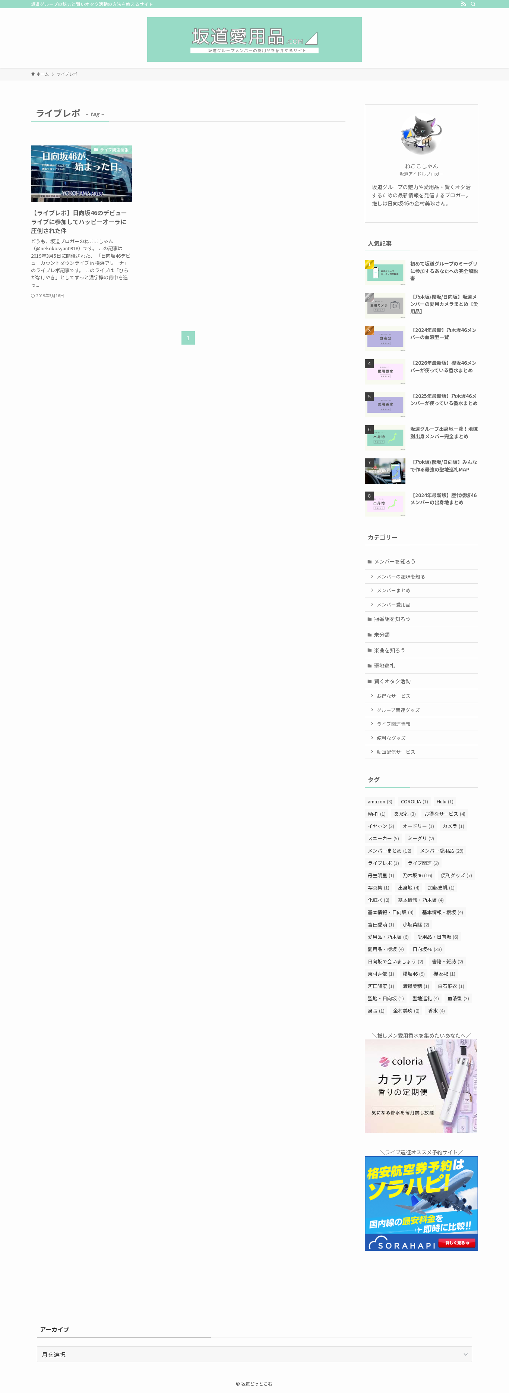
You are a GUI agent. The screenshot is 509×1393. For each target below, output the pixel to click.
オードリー (418, 825)
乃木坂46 (417, 875)
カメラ (453, 825)
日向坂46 (427, 949)
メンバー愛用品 (394, 604)
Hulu (445, 801)
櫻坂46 (414, 973)
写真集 (378, 887)
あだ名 (405, 813)
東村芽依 (381, 973)
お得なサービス (394, 695)
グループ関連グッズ (398, 709)
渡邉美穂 (416, 985)
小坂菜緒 (416, 924)
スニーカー (383, 838)
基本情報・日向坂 (391, 912)
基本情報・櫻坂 (442, 912)
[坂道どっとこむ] (254, 39)
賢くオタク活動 (392, 681)
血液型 (458, 998)
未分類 (382, 634)
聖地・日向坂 (386, 998)
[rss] (463, 4)
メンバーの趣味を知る (401, 576)
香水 (436, 1010)
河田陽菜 (381, 985)
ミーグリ (421, 838)
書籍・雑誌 (447, 961)
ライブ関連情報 (394, 723)
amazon (380, 801)
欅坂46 (444, 973)
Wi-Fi (377, 813)
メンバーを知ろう (395, 561)
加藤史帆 (441, 887)
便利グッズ (456, 875)
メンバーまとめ (394, 590)
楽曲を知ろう (389, 650)
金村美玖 (406, 1010)
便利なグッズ (391, 737)
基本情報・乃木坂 (421, 899)
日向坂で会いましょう (395, 961)
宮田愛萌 (381, 924)
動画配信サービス (396, 751)
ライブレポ (383, 862)
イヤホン (381, 825)
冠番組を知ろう (392, 618)
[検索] (473, 4)
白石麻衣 (451, 985)
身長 (376, 1010)
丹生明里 (381, 875)
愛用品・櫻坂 (386, 949)
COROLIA (414, 801)
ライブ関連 (423, 862)
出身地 (409, 887)
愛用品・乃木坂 (388, 936)
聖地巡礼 (384, 665)
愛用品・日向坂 (437, 936)
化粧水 (378, 899)
